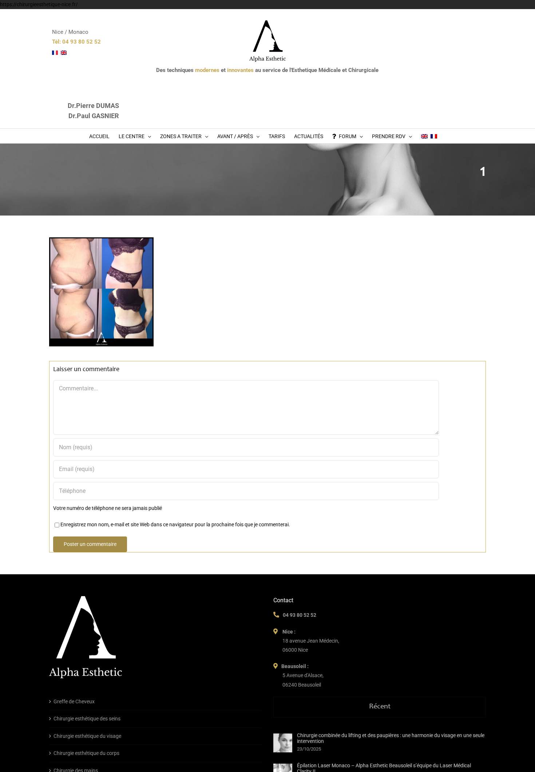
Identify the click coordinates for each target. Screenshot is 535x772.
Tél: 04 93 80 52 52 (76, 42)
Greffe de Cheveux (74, 701)
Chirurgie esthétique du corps (86, 753)
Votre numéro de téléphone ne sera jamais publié (107, 508)
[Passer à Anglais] (424, 136)
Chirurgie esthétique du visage (87, 736)
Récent (380, 707)
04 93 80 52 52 (299, 615)
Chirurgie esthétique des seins (87, 718)
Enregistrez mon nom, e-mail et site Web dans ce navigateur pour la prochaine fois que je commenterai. (175, 524)
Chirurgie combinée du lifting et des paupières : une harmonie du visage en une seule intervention (390, 738)
